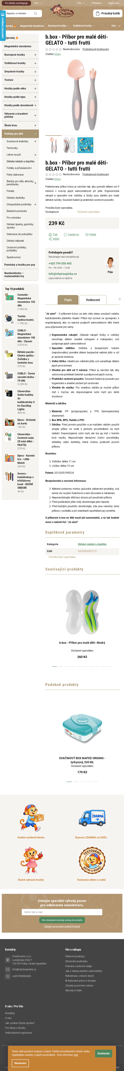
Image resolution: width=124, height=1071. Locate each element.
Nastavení (20, 1063)
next (116, 626)
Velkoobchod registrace (18, 1032)
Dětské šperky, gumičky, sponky (20, 226)
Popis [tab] (68, 300)
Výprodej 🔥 (11, 37)
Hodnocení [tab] (93, 300)
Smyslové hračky (14, 71)
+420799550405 (21, 976)
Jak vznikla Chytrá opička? (20, 1023)
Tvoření (8, 79)
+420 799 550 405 (60, 263)
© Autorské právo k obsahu (80, 980)
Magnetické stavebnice (17, 46)
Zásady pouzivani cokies (79, 985)
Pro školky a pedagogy (16, 3)
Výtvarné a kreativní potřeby (16, 115)
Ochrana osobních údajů (78, 966)
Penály (10, 191)
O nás (8, 1018)
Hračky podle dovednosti (18, 105)
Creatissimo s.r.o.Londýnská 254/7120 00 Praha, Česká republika (29, 960)
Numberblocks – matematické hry (14, 275)
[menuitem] (10, 26)
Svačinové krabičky (17, 141)
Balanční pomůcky (17, 211)
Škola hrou (10, 125)
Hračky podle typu (14, 96)
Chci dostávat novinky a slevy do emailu (62, 920)
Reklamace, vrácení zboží (79, 975)
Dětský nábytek (15, 240)
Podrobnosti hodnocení (96, 174)
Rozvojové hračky (14, 54)
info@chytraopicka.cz (63, 273)
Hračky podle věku (15, 88)
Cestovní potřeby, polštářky (16, 249)
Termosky (12, 148)
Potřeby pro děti (13, 133)
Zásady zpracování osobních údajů (62, 926)
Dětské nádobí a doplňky (21, 161)
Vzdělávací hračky (15, 63)
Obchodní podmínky (76, 961)
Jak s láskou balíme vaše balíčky (83, 971)
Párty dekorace (15, 174)
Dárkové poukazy (75, 956)
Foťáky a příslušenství (19, 168)
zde (76, 1054)
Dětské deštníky (16, 197)
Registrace (113, 3)
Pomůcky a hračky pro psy (19, 264)
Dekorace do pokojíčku (19, 234)
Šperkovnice (14, 257)
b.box (58, 179)
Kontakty (10, 1013)
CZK (79, 3)
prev (48, 626)
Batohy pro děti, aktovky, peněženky (20, 183)
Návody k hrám (73, 990)
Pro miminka (14, 217)
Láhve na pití (14, 154)
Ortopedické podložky (19, 204)
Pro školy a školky (15, 1027)
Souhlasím (104, 1053)
